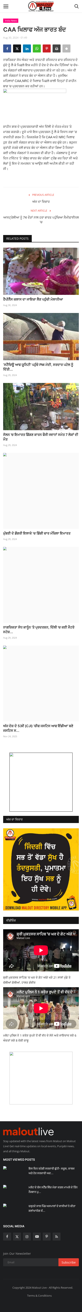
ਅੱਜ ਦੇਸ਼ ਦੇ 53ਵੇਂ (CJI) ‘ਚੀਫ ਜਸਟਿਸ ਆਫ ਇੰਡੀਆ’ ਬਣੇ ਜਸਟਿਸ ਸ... (38, 728)
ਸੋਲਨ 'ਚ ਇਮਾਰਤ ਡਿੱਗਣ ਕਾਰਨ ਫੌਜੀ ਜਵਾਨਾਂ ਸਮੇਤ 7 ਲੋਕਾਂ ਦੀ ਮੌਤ (40, 436)
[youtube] (37, 1237)
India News (11, 20)
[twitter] (17, 1237)
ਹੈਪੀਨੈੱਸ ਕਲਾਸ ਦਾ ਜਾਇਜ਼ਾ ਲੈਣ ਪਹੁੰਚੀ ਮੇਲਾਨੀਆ (33, 299)
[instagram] (27, 1237)
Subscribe (69, 1262)
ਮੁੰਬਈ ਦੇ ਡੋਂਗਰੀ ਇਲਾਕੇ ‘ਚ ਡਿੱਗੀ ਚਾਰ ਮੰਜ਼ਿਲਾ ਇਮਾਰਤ (36, 533)
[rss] (57, 1237)
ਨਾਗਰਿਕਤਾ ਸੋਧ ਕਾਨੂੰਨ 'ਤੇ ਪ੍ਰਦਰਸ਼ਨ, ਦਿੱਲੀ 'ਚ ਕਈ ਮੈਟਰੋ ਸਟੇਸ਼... (38, 629)
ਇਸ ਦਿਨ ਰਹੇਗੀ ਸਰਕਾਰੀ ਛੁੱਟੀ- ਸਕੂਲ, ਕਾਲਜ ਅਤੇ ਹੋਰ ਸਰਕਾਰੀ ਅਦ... (51, 1171)
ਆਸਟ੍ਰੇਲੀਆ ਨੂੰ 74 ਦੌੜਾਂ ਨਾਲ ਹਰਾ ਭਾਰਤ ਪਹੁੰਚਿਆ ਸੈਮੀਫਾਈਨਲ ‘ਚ (41, 219)
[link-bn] (41, 782)
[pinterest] (47, 1237)
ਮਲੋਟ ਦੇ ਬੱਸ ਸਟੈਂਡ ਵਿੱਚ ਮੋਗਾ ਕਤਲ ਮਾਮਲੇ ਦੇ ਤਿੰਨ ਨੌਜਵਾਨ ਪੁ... (53, 1190)
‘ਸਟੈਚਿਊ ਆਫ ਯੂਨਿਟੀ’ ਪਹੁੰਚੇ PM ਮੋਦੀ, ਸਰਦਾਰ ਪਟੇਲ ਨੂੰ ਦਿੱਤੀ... (38, 367)
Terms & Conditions (39, 1295)
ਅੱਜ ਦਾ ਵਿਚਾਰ (41, 202)
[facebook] (7, 1237)
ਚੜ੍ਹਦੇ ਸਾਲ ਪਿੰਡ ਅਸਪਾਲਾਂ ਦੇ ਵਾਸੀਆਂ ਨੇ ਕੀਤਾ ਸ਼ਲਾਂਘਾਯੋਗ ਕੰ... (52, 1208)
